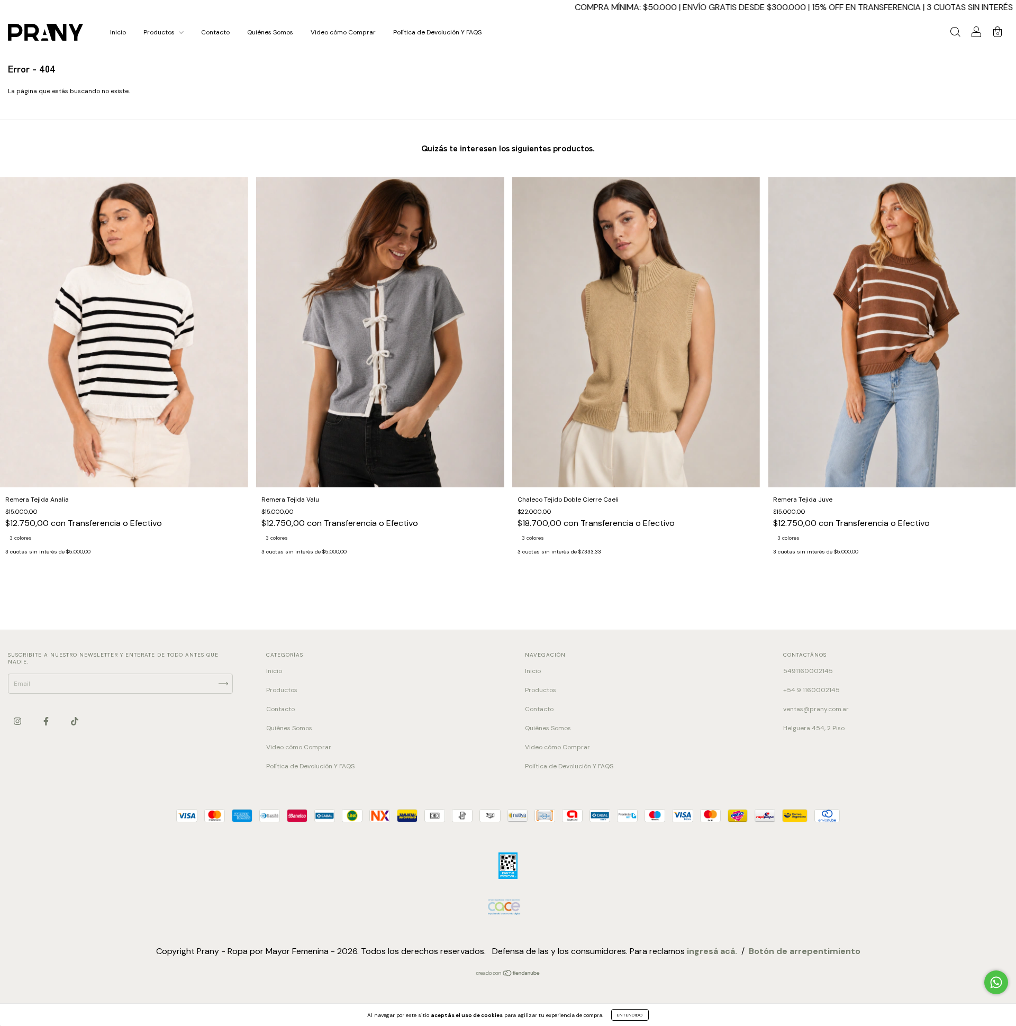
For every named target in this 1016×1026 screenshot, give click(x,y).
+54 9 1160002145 (811, 690)
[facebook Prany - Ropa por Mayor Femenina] (47, 721)
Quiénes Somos (270, 32)
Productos (159, 32)
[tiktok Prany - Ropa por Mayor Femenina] (74, 721)
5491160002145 (808, 671)
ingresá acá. (712, 951)
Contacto (215, 32)
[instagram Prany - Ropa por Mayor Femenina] (18, 721)
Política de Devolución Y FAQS (437, 32)
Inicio (118, 32)
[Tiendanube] (508, 974)
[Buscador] (955, 34)
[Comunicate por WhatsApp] (996, 982)
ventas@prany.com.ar (816, 709)
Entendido (630, 1015)
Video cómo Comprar (343, 32)
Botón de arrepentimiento (804, 951)
